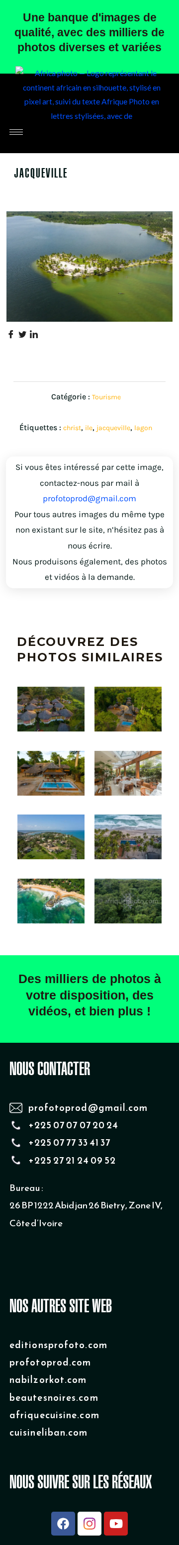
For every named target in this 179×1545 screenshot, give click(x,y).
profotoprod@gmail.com (89, 498)
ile (88, 428)
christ (72, 428)
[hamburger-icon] (16, 132)
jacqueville (113, 428)
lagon (143, 428)
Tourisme (106, 397)
